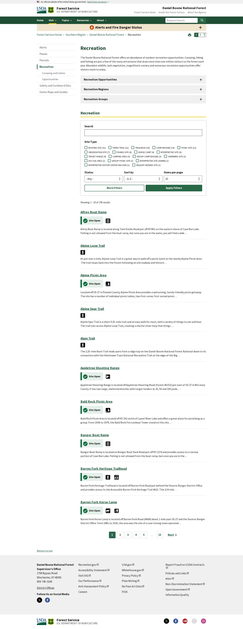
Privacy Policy (130, 575)
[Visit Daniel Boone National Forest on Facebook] (47, 600)
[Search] (202, 20)
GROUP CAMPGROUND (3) (149, 156)
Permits (44, 60)
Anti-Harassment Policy (92, 586)
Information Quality (177, 595)
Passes (43, 54)
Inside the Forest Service (172, 12)
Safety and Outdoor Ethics (55, 85)
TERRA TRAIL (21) (120, 147)
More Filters (114, 188)
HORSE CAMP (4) (146, 152)
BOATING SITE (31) (97, 147)
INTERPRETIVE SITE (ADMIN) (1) (154, 160)
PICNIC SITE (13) (188, 147)
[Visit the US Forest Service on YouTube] (185, 621)
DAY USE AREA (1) (96, 160)
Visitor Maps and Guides (54, 92)
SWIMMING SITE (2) (177, 156)
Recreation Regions (96, 89)
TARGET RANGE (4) (97, 156)
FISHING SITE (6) (124, 152)
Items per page (173, 172)
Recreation (47, 67)
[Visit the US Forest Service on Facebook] (175, 621)
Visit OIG (83, 575)
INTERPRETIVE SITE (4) (171, 152)
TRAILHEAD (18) (142, 147)
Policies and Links (175, 573)
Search (88, 126)
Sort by (129, 172)
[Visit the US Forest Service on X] (166, 621)
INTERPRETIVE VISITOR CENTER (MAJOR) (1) (109, 165)
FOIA (124, 592)
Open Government (176, 589)
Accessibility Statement (92, 570)
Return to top (45, 550)
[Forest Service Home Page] (51, 10)
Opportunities (50, 79)
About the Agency (197, 12)
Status (88, 172)
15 (159, 535)
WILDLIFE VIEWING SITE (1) (148, 165)
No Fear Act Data (132, 586)
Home (40, 20)
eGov (168, 578)
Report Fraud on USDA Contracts (184, 565)
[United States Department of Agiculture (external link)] (42, 10)
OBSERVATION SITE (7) (99, 152)
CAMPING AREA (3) (121, 156)
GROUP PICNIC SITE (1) (122, 160)
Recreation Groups (96, 99)
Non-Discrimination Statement (183, 584)
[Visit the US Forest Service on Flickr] (194, 621)
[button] (190, 34)
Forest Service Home (145, 12)
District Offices (45, 588)
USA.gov (127, 565)
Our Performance (88, 581)
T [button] (196, 35)
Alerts (43, 47)
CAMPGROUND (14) (165, 147)
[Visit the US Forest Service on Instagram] (203, 621)
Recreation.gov (87, 565)
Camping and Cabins (53, 73)
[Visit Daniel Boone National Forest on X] (39, 600)
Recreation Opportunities (100, 79)
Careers (82, 592)
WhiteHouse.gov (131, 570)
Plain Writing (129, 581)
